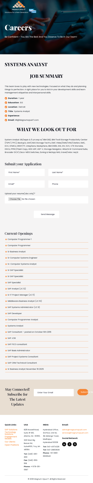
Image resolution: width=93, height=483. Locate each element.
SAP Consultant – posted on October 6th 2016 (29, 332)
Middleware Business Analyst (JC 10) (25, 301)
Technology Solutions (10, 433)
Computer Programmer (19, 245)
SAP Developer (15, 313)
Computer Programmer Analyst (23, 320)
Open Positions (12, 445)
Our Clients (10, 442)
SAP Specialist (14, 283)
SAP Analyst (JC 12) (17, 289)
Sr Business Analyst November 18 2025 (26, 369)
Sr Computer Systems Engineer (22, 258)
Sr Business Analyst (17, 252)
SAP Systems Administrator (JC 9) (24, 307)
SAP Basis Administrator (19, 351)
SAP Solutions (11, 430)
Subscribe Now (84, 392)
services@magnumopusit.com (75, 433)
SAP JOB (12, 338)
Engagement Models (11, 438)
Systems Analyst (15, 326)
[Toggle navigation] (84, 6)
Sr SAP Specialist (15, 270)
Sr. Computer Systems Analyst (22, 264)
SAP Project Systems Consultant (23, 357)
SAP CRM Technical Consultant (22, 363)
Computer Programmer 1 (20, 239)
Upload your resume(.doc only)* (20, 193)
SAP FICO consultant (17, 344)
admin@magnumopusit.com (74, 430)
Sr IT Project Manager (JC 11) (21, 295)
